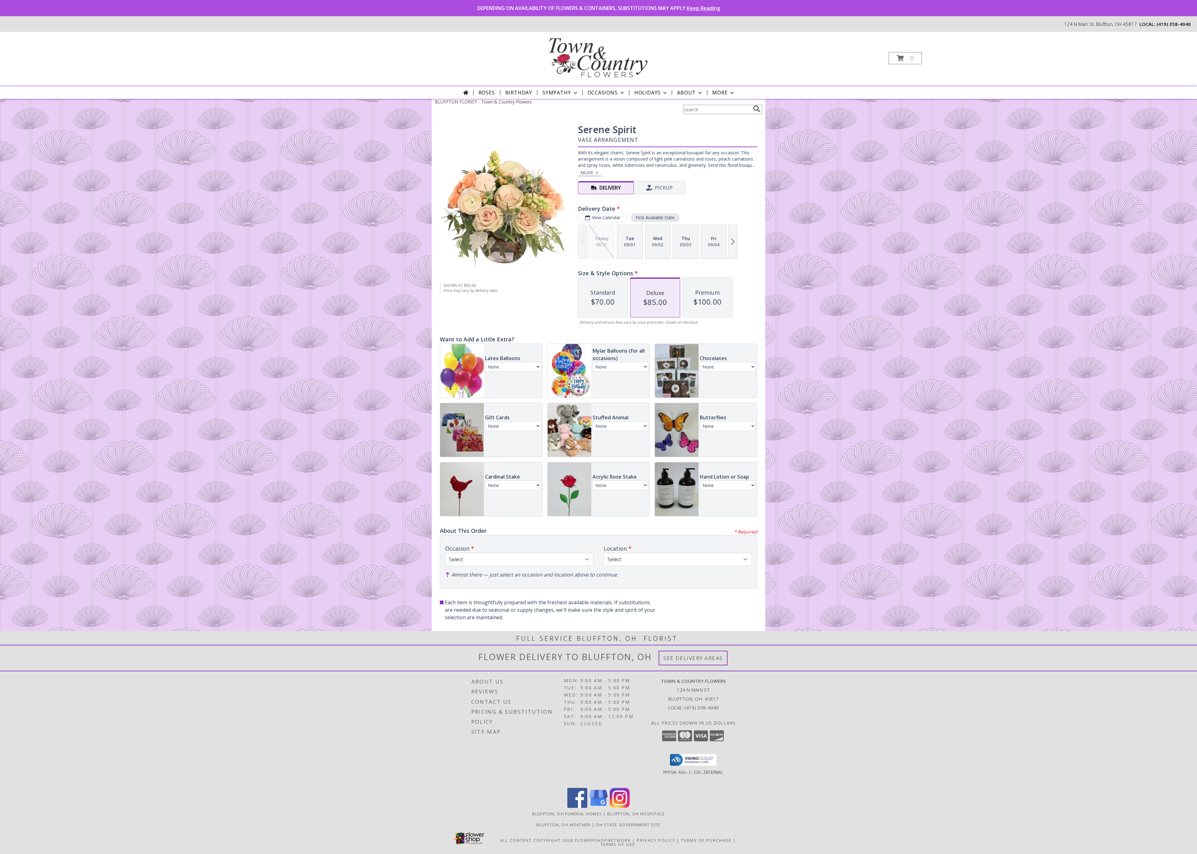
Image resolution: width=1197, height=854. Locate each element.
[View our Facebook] (577, 806)
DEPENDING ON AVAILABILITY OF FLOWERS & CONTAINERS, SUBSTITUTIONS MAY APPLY (598, 8)
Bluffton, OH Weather (563, 824)
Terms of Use (618, 844)
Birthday (518, 92)
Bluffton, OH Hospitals (636, 814)
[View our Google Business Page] (598, 806)
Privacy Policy (656, 840)
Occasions (603, 92)
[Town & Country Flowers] (598, 56)
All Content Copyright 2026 (537, 840)
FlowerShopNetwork (603, 840)
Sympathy (556, 92)
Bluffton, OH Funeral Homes (567, 814)
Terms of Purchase (706, 840)
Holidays (647, 92)
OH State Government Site (628, 824)
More (720, 92)
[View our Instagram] (620, 806)
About (686, 92)
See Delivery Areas (693, 658)
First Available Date (655, 217)
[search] (756, 109)
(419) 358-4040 (1173, 24)
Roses (486, 92)
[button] (905, 58)
